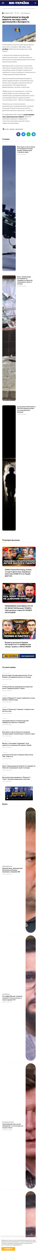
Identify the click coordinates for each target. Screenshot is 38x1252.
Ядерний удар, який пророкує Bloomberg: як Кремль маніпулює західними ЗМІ (12, 870)
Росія (6, 129)
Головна (4, 8)
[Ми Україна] (19, 3)
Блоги (4, 804)
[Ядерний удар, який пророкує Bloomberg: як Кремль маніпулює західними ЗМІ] (31, 870)
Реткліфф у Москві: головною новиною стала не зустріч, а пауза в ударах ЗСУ (12, 997)
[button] (18, 134)
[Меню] (3, 3)
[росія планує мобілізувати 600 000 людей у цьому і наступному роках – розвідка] (9, 468)
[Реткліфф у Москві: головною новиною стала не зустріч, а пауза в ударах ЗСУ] (31, 998)
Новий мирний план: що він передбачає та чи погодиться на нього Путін (12, 1125)
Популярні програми (11, 540)
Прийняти (8, 1249)
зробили (5, 49)
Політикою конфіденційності (14, 1245)
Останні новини (9, 667)
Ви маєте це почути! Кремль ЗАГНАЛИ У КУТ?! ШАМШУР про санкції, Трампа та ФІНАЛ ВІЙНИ (18, 645)
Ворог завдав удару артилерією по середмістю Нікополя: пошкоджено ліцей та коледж (25, 280)
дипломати (19, 129)
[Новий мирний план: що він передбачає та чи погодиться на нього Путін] (31, 1126)
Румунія (11, 129)
